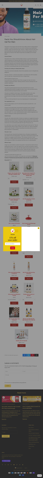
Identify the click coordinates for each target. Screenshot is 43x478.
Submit (12, 248)
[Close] (38, 228)
